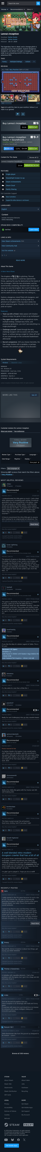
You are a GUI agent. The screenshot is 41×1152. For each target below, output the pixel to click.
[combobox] (21, 3)
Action (27, 61)
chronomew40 (12, 775)
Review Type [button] (6, 454)
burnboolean (11, 806)
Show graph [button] (33, 462)
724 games (10, 589)
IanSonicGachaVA (12, 734)
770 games (10, 486)
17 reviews (18, 486)
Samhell (9, 587)
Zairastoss (10, 673)
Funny (4, 61)
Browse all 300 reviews (20, 1053)
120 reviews (10, 777)
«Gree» (9, 484)
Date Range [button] (6, 459)
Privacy (6, 1104)
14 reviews (18, 589)
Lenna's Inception (20, 142)
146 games (10, 736)
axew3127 (10, 703)
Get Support (26, 1111)
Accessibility (8, 1107)
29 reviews (18, 736)
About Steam (8, 1080)
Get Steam (25, 1104)
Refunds (7, 1118)
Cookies (7, 1115)
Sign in (3, 107)
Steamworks (8, 1087)
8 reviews (9, 676)
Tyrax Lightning (12, 545)
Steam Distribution (10, 1091)
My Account (26, 1115)
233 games (10, 705)
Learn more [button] (34, 229)
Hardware (25, 1087)
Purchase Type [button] (20, 454)
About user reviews (6, 431)
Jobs (23, 1084)
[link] (21, 148)
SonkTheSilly (11, 629)
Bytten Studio (12, 37)
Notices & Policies (10, 1111)
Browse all (34, 157)
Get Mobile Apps (11, 1145)
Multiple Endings (16, 61)
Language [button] (32, 454)
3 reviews (9, 632)
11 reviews (18, 705)
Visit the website (8, 250)
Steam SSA (7, 1084)
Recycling (25, 1091)
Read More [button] (34, 524)
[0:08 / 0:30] (20, 82)
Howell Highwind (12, 838)
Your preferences (19, 431)
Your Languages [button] (12, 468)
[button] (4, 9)
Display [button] (27, 459)
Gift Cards (7, 1095)
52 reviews (10, 840)
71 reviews (9, 547)
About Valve (26, 1080)
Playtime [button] (17, 459)
